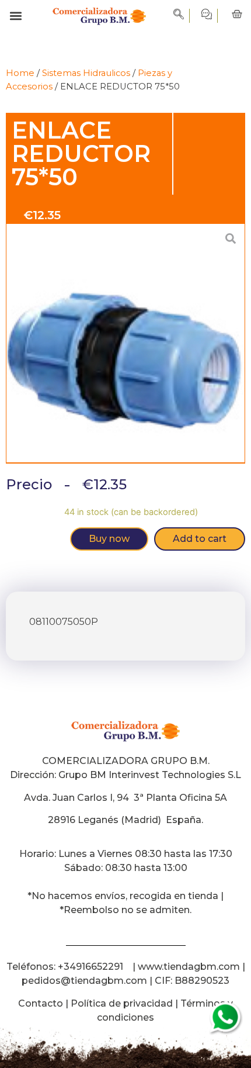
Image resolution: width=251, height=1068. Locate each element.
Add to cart (199, 538)
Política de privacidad (122, 1003)
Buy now (109, 538)
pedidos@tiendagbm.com (84, 980)
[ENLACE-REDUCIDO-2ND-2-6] (125, 344)
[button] (15, 16)
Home (20, 73)
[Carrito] (237, 15)
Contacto (40, 1003)
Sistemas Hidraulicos (86, 73)
